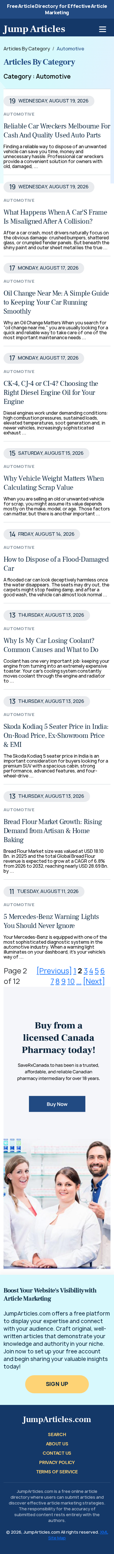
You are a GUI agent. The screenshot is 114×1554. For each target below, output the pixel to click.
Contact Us (57, 1453)
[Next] (94, 981)
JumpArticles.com (57, 1419)
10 (71, 981)
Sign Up (57, 1384)
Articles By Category (27, 48)
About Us (57, 1444)
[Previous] (54, 971)
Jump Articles (34, 28)
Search (57, 1434)
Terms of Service (57, 1472)
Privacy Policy (57, 1462)
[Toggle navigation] (103, 29)
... (79, 981)
